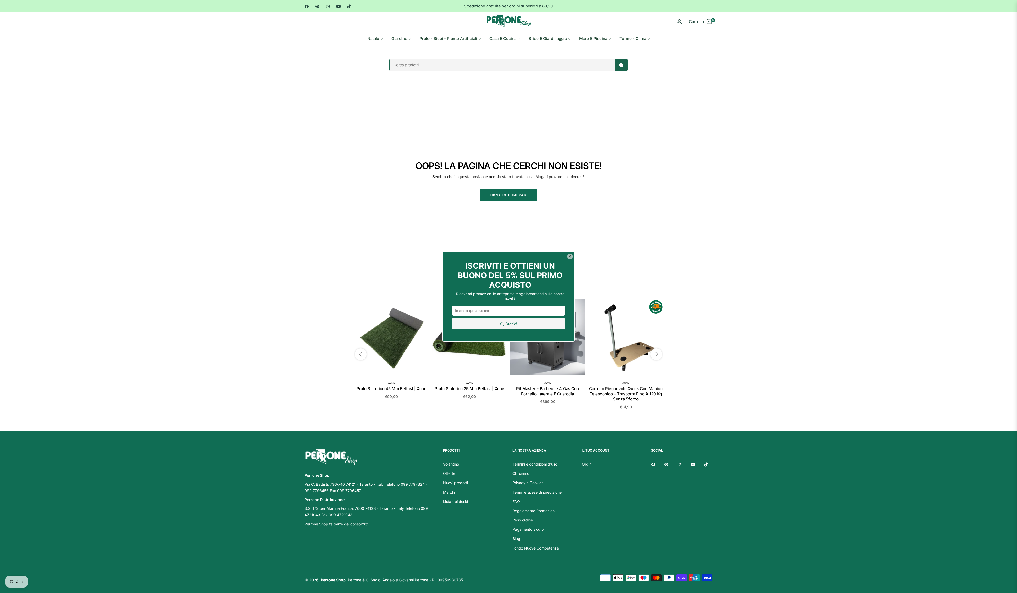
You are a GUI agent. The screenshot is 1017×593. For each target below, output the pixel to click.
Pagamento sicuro (528, 529)
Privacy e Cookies (527, 482)
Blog (516, 538)
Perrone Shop (333, 580)
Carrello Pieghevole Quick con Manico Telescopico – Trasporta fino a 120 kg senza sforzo (626, 393)
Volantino (451, 464)
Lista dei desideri (457, 501)
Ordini (587, 464)
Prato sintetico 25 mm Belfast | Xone (469, 388)
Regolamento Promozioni (533, 510)
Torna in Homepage (508, 195)
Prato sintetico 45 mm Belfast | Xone (391, 388)
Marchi (449, 492)
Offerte (449, 473)
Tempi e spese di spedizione (537, 492)
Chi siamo (520, 473)
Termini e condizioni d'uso (534, 464)
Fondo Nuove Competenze (535, 548)
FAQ (516, 501)
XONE (391, 382)
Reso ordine (522, 520)
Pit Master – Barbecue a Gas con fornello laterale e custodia (547, 391)
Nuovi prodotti (455, 482)
